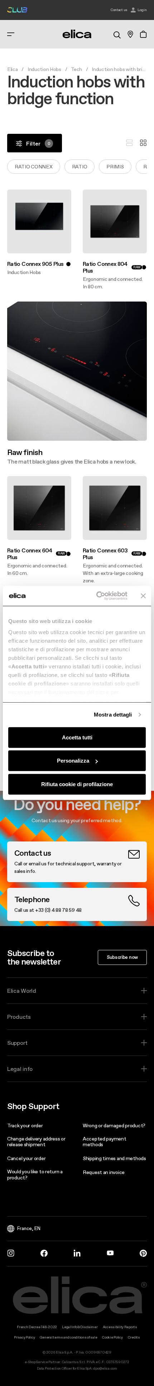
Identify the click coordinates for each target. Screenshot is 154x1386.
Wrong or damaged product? (114, 1125)
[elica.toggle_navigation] (10, 34)
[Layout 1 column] (129, 143)
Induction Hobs (44, 69)
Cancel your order (26, 1158)
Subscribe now (122, 957)
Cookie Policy (112, 1337)
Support (17, 1043)
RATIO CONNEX (34, 166)
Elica (12, 69)
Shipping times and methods (114, 1158)
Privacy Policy (24, 1337)
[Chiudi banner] (143, 595)
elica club (17, 10)
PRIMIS (115, 166)
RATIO (79, 166)
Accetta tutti (77, 737)
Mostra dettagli (113, 715)
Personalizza (73, 761)
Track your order (25, 1125)
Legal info (20, 1069)
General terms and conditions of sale (68, 1337)
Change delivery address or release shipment (36, 1141)
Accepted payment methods (104, 1141)
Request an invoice (104, 1172)
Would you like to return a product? (35, 1174)
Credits (134, 1337)
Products (19, 1017)
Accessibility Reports (120, 1327)
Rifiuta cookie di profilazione (77, 784)
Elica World (21, 991)
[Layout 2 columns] (143, 143)
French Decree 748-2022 (37, 1327)
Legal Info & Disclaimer (80, 1327)
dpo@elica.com (105, 1368)
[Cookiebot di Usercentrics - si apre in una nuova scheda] (96, 596)
